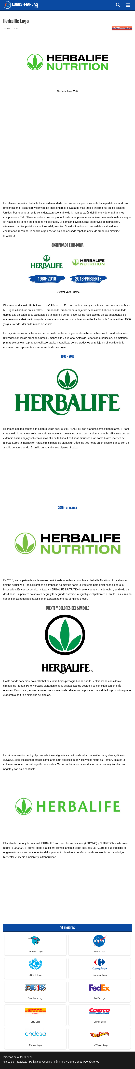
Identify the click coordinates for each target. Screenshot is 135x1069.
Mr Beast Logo (35, 951)
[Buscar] (118, 6)
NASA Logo (99, 951)
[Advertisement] (67, 125)
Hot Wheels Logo (100, 1045)
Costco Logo (100, 1022)
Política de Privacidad (14, 1061)
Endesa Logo (35, 1045)
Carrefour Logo (100, 975)
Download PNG (121, 28)
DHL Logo (35, 1022)
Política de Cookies (40, 1061)
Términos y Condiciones (68, 1061)
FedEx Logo (99, 998)
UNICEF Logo (35, 975)
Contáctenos (91, 1061)
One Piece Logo (35, 998)
